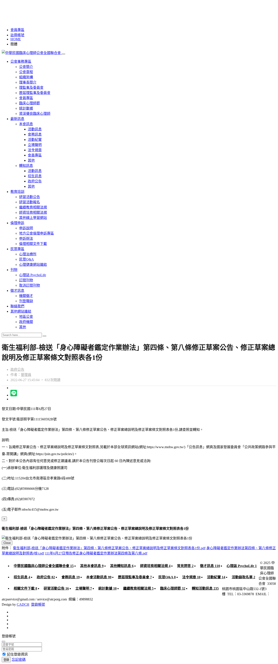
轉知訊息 (26, 165)
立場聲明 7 (83, 588)
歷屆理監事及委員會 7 (135, 577)
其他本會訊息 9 (92, 566)
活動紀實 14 (216, 577)
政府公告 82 (46, 577)
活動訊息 (35, 129)
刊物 (13, 270)
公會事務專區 (20, 61)
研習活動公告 (29, 197)
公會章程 (26, 72)
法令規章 (35, 150)
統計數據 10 (107, 588)
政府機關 (26, 322)
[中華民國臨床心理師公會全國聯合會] (32, 53)
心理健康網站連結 (33, 264)
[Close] (3, 641)
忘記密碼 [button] (19, 659)
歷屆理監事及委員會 (34, 93)
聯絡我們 (17, 306)
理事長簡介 (27, 82)
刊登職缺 (26, 301)
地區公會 (26, 316)
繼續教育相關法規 (33, 207)
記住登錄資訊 (17, 654)
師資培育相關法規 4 (155, 566)
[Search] (44, 336)
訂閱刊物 (26, 280)
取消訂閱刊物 (29, 285)
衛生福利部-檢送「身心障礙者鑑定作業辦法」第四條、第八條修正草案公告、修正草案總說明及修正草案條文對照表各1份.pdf (109, 548)
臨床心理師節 (29, 103)
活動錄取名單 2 (243, 577)
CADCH (23, 604)
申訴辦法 (26, 238)
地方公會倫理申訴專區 (36, 233)
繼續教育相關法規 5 (138, 588)
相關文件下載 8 (25, 588)
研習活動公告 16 (56, 588)
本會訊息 (26, 124)
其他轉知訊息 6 (122, 566)
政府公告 (35, 181)
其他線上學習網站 (33, 218)
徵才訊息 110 (210, 566)
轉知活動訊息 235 (205, 588)
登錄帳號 (38, 604)
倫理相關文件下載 (33, 244)
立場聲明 (35, 145)
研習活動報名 (29, 202)
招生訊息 (35, 176)
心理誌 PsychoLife (32, 275)
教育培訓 (17, 191)
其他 (31, 160)
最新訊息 (17, 119)
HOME (15, 39)
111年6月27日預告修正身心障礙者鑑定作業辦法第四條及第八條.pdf (96, 553)
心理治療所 (27, 254)
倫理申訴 (17, 223)
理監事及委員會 (31, 87)
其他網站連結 (20, 311)
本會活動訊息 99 (98, 577)
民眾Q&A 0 (167, 577)
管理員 (26, 375)
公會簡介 (26, 67)
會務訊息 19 (70, 577)
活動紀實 (35, 139)
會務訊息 (35, 134)
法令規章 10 (191, 577)
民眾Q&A (26, 259)
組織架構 (26, 77)
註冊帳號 (17, 35)
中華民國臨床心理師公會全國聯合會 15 (44, 566)
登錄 (6, 659)
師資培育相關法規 (33, 212)
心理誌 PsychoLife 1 (242, 566)
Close (7, 542)
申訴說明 (26, 228)
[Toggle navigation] (63, 54)
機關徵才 (26, 296)
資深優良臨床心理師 (34, 113)
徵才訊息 (17, 290)
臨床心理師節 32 (172, 588)
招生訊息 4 (22, 577)
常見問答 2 (185, 566)
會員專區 (17, 30)
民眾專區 (17, 249)
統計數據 (26, 108)
